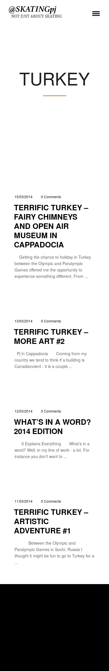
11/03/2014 (24, 501)
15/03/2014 (24, 196)
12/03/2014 (24, 411)
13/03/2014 (24, 320)
